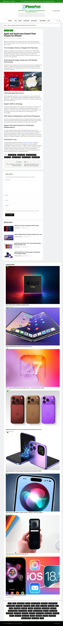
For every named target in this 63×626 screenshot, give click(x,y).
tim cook (41, 618)
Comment (7, 179)
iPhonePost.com (10, 623)
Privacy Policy (57, 623)
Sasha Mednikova (18, 236)
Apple (19, 96)
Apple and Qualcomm (28, 142)
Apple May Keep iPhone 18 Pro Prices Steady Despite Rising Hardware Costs (38, 1)
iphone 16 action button (38, 610)
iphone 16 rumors (48, 613)
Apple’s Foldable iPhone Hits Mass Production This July (28, 234)
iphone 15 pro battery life (13, 610)
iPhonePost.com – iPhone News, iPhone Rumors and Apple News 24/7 (31, 11)
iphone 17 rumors (25, 615)
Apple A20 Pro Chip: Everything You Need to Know (26, 225)
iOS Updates (26, 20)
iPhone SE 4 (45, 615)
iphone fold (32, 615)
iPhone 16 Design (17, 613)
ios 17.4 (33, 605)
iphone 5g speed (35, 157)
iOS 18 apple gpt (17, 608)
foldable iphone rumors (53, 603)
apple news (28, 603)
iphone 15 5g (7, 157)
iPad (16, 20)
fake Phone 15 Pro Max (36, 603)
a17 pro (9, 603)
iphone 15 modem (16, 157)
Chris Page (17, 227)
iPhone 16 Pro (32, 613)
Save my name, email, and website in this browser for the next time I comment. (23, 210)
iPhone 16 (30, 610)
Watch (20, 20)
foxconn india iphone (10, 605)
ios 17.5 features (44, 605)
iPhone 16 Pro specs (39, 613)
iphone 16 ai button (53, 610)
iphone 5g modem (26, 157)
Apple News (34, 20)
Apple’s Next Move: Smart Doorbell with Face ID (17, 554)
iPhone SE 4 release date (26, 618)
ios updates (30, 608)
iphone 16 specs (56, 613)
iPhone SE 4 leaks (52, 615)
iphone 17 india (18, 615)
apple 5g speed (21, 154)
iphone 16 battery (9, 613)
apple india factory (21, 603)
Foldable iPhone (44, 603)
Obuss (20, 623)
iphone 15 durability (45, 608)
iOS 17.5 (37, 605)
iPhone (10, 20)
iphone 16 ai (46, 610)
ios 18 (57, 605)
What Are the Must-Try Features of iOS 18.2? (16, 595)
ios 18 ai (11, 608)
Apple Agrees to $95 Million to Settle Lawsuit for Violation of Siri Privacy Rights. (24, 512)
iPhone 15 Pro (53, 608)
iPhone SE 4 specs (35, 618)
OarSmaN (7, 38)
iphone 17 (11, 615)
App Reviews (43, 20)
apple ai (14, 603)
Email (6, 200)
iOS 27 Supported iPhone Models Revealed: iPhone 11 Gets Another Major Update (25, 388)
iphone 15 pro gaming (22, 610)
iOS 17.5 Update (51, 605)
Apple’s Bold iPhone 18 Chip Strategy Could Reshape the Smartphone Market (23, 471)
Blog (48, 20)
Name (6, 195)
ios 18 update (24, 608)
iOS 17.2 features (19, 605)
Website (7, 205)
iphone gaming (38, 615)
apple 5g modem (12, 154)
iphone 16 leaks (25, 613)
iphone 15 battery (37, 608)
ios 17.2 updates (26, 605)
